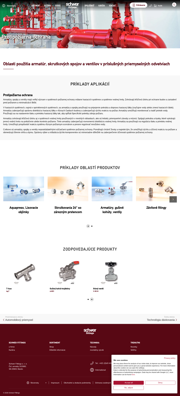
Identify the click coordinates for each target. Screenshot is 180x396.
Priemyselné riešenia (27, 44)
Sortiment (35, 5)
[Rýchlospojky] (92, 226)
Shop (51, 347)
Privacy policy (169, 358)
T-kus (9, 288)
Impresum (55, 383)
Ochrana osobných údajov (106, 383)
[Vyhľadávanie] (174, 4)
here (133, 375)
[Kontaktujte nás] (150, 5)
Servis (57, 5)
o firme (12, 347)
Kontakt (112, 5)
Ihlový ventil (98, 288)
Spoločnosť (89, 5)
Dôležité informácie (57, 350)
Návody (93, 347)
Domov (4, 44)
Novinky (134, 347)
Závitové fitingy (156, 207)
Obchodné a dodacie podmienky (77, 383)
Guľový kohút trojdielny (60, 288)
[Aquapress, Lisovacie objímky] (88, 226)
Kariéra (101, 5)
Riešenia (47, 5)
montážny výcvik (97, 350)
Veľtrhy (133, 350)
